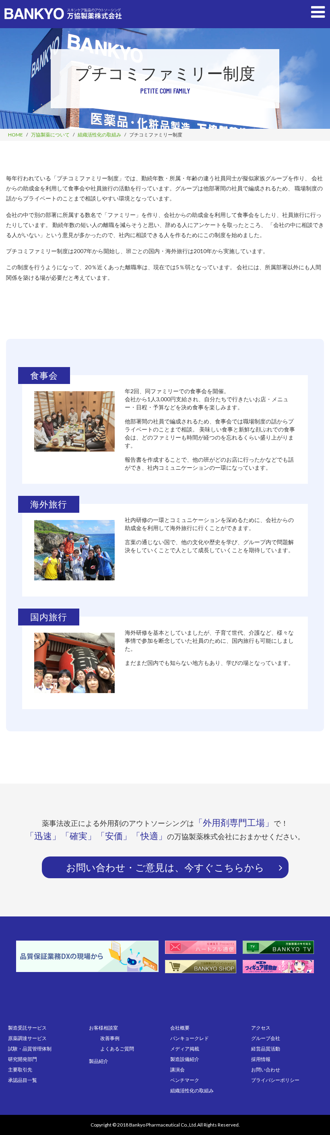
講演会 (177, 1070)
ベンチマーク (184, 1080)
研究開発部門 (22, 1059)
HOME (15, 135)
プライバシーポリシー (275, 1080)
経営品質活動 (265, 1049)
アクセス (260, 1028)
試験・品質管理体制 (30, 1049)
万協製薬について (50, 135)
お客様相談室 (103, 1028)
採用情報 (260, 1059)
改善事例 (110, 1038)
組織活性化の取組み (99, 135)
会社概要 (180, 1028)
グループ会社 (265, 1038)
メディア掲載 (184, 1049)
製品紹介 (98, 1061)
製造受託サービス (27, 1028)
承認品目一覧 (22, 1080)
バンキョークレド (189, 1038)
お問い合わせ (265, 1070)
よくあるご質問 (117, 1049)
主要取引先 (20, 1070)
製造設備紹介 (184, 1059)
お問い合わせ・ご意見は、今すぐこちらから (165, 867)
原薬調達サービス (27, 1038)
